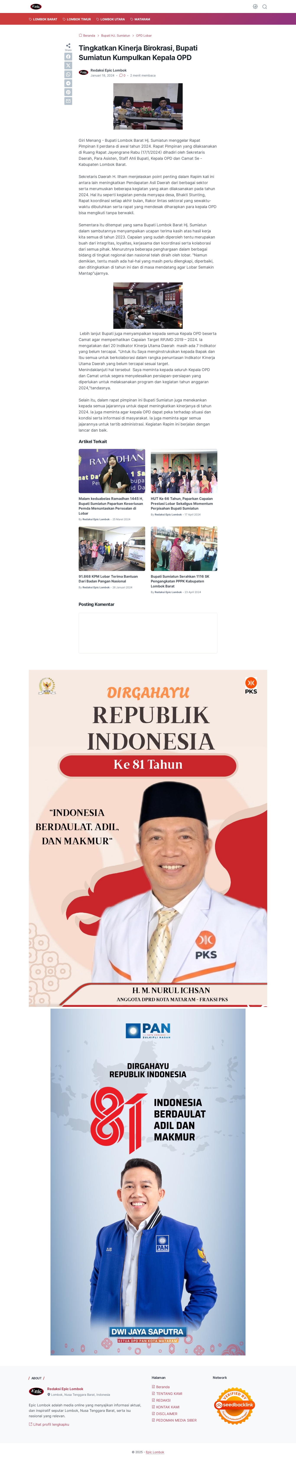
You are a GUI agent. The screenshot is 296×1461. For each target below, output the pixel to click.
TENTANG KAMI (168, 1393)
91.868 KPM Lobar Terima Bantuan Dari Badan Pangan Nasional (108, 578)
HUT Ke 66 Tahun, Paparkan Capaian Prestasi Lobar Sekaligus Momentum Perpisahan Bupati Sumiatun (182, 503)
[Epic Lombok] (36, 6)
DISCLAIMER (166, 1414)
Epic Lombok (155, 1452)
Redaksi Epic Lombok (65, 1389)
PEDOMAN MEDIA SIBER (176, 1420)
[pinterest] (68, 92)
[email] (68, 101)
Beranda (162, 1387)
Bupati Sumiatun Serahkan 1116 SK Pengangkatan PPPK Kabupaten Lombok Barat (180, 581)
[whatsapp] (68, 74)
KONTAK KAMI (167, 1407)
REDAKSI (163, 1400)
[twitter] (68, 65)
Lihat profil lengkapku (50, 1424)
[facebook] (68, 56)
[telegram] (68, 83)
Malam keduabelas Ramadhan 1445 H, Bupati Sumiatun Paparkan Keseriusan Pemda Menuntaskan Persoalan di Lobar (111, 505)
